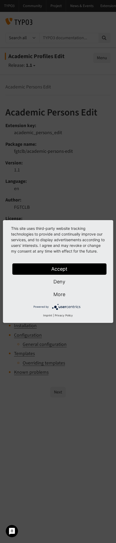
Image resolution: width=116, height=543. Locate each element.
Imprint (47, 315)
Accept (59, 269)
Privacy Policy (64, 315)
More (59, 294)
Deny (59, 281)
